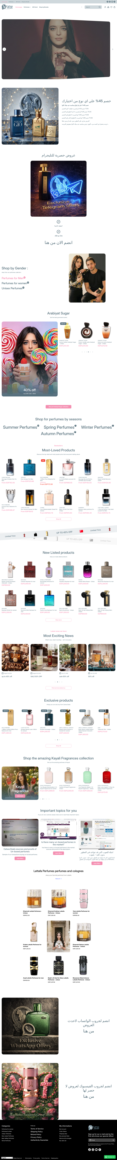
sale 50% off (64, 676)
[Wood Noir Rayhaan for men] (106, 569)
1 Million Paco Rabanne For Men (47, 479)
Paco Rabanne (44, 477)
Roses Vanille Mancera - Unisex (104, 479)
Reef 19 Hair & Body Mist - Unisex (105, 610)
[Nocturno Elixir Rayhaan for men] (29, 598)
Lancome (61, 477)
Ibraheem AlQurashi (7, 579)
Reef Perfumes (63, 608)
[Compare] (108, 7)
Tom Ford (62, 507)
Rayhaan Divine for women (9, 610)
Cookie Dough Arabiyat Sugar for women (87, 342)
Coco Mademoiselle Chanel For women (48, 510)
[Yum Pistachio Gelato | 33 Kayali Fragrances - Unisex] (87, 775)
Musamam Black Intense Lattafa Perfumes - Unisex (81, 979)
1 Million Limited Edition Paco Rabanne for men (10, 730)
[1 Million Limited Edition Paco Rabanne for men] (10, 717)
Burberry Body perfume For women (86, 510)
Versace (23, 477)
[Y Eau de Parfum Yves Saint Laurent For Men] (106, 497)
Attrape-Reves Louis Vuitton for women (29, 730)
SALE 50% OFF (36, 676)
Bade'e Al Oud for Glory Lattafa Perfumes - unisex (58, 979)
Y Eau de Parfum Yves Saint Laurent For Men (106, 510)
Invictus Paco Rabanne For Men (9, 507)
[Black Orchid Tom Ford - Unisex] (68, 497)
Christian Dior (6, 477)
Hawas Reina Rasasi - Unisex (87, 581)
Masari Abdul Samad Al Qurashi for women (66, 730)
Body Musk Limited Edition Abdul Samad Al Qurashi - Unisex (86, 731)
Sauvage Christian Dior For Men (9, 479)
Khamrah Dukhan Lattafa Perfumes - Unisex (56, 912)
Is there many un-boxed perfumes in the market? (58, 843)
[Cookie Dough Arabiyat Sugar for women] (87, 330)
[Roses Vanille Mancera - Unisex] (106, 467)
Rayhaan (23, 579)
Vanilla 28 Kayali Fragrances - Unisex (67, 787)
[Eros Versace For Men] (29, 467)
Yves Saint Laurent (103, 507)
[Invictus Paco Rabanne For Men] (10, 496)
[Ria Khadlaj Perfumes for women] (49, 569)
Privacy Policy (110, 1144)
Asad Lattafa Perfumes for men (33, 978)
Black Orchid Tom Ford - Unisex (66, 510)
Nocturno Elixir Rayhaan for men (28, 610)
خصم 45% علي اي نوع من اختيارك (86, 101)
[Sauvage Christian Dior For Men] (10, 467)
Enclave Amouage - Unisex (47, 729)
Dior (99, 727)
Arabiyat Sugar (63, 340)
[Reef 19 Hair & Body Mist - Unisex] (106, 598)
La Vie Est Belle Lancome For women (67, 479)
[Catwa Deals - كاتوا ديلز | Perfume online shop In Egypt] (7, 7)
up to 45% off (7, 676)
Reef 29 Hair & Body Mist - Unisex (86, 610)
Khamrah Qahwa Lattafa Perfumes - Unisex (81, 945)
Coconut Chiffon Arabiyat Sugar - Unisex (105, 342)
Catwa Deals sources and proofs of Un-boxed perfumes (20, 850)
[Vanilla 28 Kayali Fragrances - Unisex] (68, 775)
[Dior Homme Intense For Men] (29, 497)
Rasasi (80, 579)
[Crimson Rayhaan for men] (29, 569)
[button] (114, 7)
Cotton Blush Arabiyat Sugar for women (67, 342)
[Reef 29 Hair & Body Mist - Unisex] (87, 598)
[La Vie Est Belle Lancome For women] (68, 467)
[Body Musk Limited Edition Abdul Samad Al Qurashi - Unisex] (87, 717)
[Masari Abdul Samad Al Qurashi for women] (68, 717)
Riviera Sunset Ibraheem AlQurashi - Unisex (8, 582)
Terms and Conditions (95, 1145)
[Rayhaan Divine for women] (10, 598)
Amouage (42, 727)
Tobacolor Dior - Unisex (104, 729)
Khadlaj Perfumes (45, 579)
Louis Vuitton (25, 727)
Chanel (42, 507)
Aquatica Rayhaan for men (66, 581)
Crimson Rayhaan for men (28, 581)
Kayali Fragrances (45, 785)
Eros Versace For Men (27, 479)
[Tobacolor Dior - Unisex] (106, 717)
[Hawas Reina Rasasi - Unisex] (87, 569)
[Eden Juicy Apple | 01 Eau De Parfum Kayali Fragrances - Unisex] (106, 775)
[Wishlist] (111, 7)
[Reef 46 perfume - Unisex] (68, 598)
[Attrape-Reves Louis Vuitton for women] (29, 717)
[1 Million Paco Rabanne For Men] (49, 467)
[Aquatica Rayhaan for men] (68, 569)
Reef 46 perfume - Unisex (66, 610)
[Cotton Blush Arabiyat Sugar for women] (68, 330)
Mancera (100, 477)
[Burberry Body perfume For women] (87, 497)
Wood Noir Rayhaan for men (106, 581)
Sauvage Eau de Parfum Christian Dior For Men (85, 479)
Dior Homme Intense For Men (29, 509)
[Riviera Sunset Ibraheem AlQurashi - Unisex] (10, 569)
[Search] (99, 7)
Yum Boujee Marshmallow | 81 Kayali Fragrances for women (48, 787)
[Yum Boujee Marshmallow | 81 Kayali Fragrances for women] (49, 775)
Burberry (81, 507)
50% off (91, 676)
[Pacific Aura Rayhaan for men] (49, 598)
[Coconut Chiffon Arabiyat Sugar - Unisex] (106, 330)
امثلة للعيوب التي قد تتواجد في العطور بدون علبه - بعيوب (97, 853)
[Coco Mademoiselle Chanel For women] (49, 497)
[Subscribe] (113, 1140)
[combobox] (93, 7)
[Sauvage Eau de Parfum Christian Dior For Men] (87, 467)
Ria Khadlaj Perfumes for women (47, 582)
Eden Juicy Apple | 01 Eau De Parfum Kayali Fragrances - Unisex (106, 788)
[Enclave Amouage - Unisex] (49, 717)
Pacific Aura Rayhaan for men (48, 610)
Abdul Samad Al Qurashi (66, 727)
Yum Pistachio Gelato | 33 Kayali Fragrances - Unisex (86, 787)
